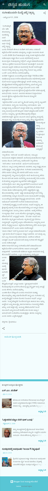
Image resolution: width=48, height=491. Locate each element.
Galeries (18, 486)
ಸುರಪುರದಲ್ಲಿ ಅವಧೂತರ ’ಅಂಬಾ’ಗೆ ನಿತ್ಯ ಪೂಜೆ (21, 449)
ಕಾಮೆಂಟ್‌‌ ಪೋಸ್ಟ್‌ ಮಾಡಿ (12, 337)
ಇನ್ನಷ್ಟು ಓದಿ (42, 411)
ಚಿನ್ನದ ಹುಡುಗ (19, 4)
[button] (44, 13)
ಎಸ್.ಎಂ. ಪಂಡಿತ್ (9, 390)
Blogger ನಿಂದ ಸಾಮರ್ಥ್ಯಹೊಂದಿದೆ (25, 482)
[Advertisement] (24, 358)
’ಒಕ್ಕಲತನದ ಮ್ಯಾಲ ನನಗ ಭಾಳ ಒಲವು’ (17, 419)
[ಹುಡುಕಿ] (44, 5)
